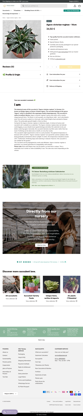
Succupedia (38, 358)
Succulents (6, 10)
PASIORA (8, 401)
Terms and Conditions (24, 380)
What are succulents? (41, 352)
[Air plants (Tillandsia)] (71, 284)
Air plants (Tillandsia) (71, 297)
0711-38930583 (60, 358)
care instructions (63, 52)
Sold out (70, 67)
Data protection (23, 373)
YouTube (5, 377)
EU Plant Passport (23, 386)
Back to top (41, 340)
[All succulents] (11, 284)
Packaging (21, 354)
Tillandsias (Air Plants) (42, 365)
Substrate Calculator (41, 355)
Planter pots (39, 378)
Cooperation (6, 365)
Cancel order (68, 404)
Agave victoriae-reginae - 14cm (14, 17)
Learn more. (25, 1)
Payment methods (23, 364)
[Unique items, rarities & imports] (51, 284)
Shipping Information (24, 360)
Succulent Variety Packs (31, 297)
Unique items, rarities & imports (51, 297)
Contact (5, 355)
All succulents (11, 296)
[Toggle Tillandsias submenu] (22, 10)
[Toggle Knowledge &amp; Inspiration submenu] (19, 14)
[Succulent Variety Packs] (31, 284)
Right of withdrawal (24, 367)
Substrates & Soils (40, 375)
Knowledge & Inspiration (10, 14)
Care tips (38, 362)
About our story (41, 245)
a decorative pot (60, 59)
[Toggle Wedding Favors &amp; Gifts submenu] (41, 10)
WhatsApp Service (24, 383)
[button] (79, 6)
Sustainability (7, 358)
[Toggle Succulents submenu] (11, 10)
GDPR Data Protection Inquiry (56, 404)
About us (5, 352)
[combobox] (44, 6)
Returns (20, 370)
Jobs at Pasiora (7, 368)
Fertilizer (38, 371)
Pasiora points (7, 362)
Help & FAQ (21, 357)
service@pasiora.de (61, 355)
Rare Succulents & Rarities (43, 368)
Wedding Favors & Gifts (31, 10)
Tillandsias (17, 10)
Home (4, 17)
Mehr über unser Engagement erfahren (42, 185)
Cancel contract (76, 404)
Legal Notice (22, 377)
